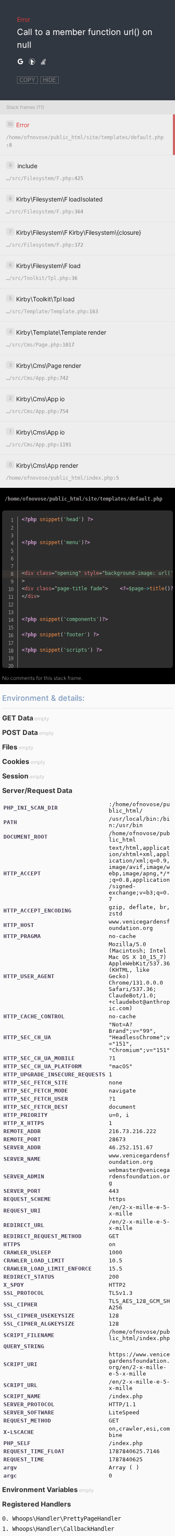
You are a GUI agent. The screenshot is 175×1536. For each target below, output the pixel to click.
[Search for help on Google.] (20, 62)
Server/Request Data (37, 790)
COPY (27, 80)
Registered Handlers (36, 1504)
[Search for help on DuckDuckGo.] (31, 62)
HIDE (49, 80)
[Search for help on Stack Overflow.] (43, 62)
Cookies (15, 761)
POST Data (20, 732)
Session (15, 776)
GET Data (17, 718)
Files (9, 747)
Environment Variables (40, 1489)
